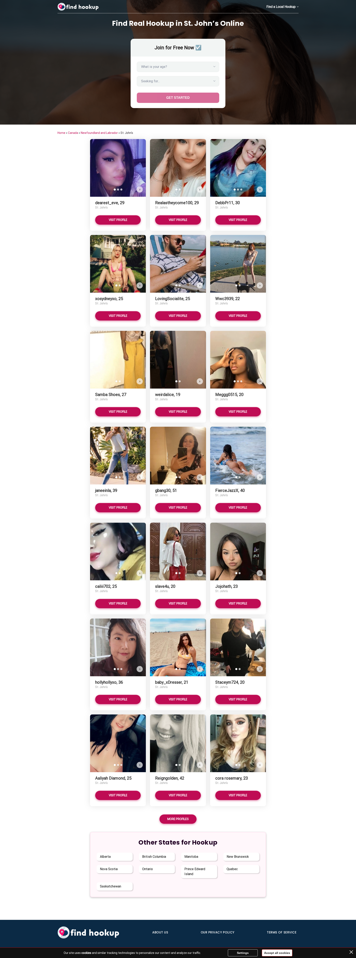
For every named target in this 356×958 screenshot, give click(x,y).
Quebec (232, 869)
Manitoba (191, 857)
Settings (243, 952)
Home (61, 132)
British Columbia (154, 857)
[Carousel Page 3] (121, 190)
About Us (160, 932)
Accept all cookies (277, 952)
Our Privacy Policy (217, 932)
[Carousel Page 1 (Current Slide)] (115, 190)
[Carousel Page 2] (118, 190)
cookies (86, 952)
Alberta (105, 857)
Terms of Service (281, 932)
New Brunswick (238, 857)
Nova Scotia (109, 869)
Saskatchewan (110, 886)
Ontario (147, 869)
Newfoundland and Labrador (99, 132)
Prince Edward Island (194, 871)
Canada (73, 132)
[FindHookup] (78, 7)
